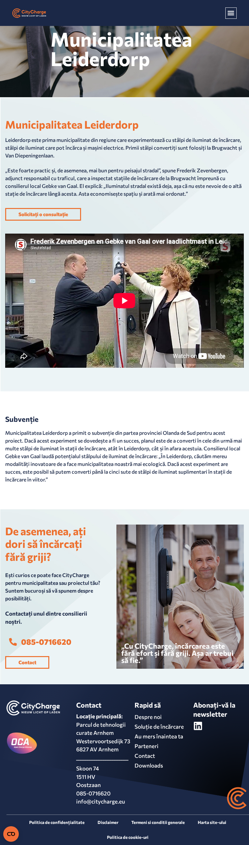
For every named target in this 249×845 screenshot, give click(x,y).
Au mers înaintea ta (159, 736)
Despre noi (148, 716)
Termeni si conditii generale (158, 822)
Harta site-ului (212, 822)
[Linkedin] (198, 726)
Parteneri (147, 746)
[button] (231, 13)
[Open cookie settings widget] (11, 834)
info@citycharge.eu (100, 801)
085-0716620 (93, 793)
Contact (145, 755)
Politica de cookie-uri (127, 837)
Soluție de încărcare (159, 726)
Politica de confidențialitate (57, 822)
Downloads (149, 765)
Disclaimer (108, 822)
